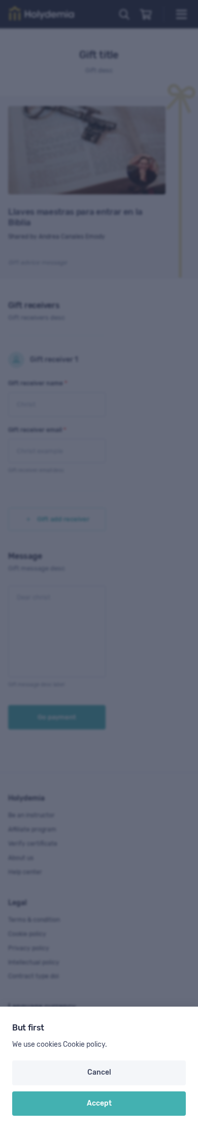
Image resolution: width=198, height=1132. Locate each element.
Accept (99, 1103)
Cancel (99, 1072)
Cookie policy (84, 1044)
